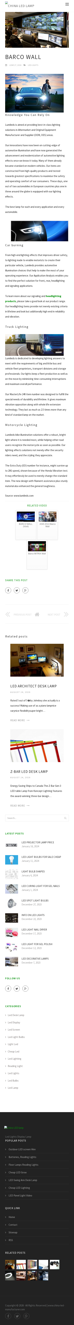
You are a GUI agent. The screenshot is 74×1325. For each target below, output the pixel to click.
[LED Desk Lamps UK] (21, 1275)
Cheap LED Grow (18, 1172)
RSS (11, 1240)
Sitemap (13, 1232)
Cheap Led (13, 1051)
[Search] (65, 818)
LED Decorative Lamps (35, 958)
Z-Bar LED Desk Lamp (29, 771)
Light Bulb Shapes (33, 871)
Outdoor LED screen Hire (22, 1149)
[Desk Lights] (10, 1275)
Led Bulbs (13, 1080)
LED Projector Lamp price (38, 842)
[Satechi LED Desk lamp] (32, 1275)
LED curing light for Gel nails (41, 886)
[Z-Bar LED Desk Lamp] (37, 745)
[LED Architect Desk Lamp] (37, 660)
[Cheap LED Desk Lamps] (54, 1264)
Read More (17, 720)
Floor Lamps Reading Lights (23, 1164)
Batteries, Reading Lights (22, 1157)
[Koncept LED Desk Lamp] (43, 1264)
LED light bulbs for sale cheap (41, 857)
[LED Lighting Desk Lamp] (43, 1275)
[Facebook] (8, 590)
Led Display (14, 1022)
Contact (13, 1224)
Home (12, 1217)
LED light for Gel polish (37, 944)
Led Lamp (13, 1087)
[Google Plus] (25, 590)
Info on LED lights (33, 915)
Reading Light (15, 1066)
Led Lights (33, 65)
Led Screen (14, 1029)
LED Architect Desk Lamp (33, 686)
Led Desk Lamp (16, 1015)
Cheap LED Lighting (19, 1187)
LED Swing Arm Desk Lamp (23, 1180)
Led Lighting (14, 1058)
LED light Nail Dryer (34, 929)
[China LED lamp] (19, 6)
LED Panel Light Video (20, 1195)
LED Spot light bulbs (35, 900)
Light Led (13, 1044)
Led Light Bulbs (16, 1037)
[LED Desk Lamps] (32, 1264)
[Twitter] (17, 590)
